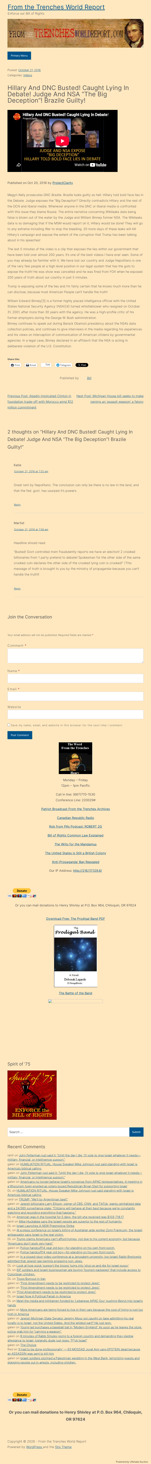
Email (12, 689)
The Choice (28, 1345)
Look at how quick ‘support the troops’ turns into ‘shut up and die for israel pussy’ (73, 1265)
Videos (27, 75)
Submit (136, 1132)
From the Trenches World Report (56, 7)
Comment (17, 645)
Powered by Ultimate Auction (132, 1461)
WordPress (34, 1447)
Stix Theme (63, 1447)
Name (12, 671)
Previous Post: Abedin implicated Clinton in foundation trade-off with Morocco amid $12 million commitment (40, 401)
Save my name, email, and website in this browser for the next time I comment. (67, 725)
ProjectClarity (62, 183)
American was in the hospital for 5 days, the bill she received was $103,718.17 (70, 1217)
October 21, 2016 (29, 70)
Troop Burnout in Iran (31, 1279)
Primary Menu (19, 55)
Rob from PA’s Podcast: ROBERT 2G (75, 826)
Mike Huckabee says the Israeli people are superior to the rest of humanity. (70, 1221)
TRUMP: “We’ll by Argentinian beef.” (43, 1199)
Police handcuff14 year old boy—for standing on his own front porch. (67, 1248)
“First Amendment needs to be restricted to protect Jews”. (60, 1283)
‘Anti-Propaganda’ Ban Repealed (75, 862)
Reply (17, 504)
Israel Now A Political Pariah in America (44, 1296)
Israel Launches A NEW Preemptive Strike (45, 1226)
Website (14, 707)
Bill (89, 378)
